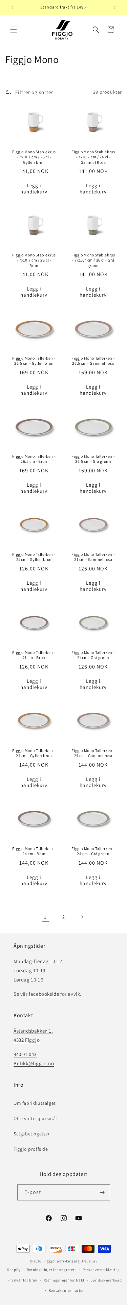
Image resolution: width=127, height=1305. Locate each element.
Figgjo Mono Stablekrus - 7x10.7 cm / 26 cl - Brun (34, 260)
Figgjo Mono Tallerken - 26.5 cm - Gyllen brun (34, 361)
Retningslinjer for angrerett (51, 1269)
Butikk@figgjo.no (34, 1063)
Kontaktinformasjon (67, 1290)
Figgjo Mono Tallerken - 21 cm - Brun (34, 655)
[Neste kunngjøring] (114, 7)
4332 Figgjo (27, 1040)
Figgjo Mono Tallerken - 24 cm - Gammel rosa (93, 753)
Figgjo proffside (31, 1149)
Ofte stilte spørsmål (35, 1118)
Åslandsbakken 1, (33, 1030)
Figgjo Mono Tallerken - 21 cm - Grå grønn (93, 655)
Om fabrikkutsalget (35, 1103)
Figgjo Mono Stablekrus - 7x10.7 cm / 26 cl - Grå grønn (93, 260)
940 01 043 (25, 1054)
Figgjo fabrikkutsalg (61, 1261)
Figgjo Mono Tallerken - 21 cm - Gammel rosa (93, 557)
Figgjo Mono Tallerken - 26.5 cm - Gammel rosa (93, 361)
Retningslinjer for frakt (64, 1280)
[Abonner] (102, 1192)
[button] (13, 29)
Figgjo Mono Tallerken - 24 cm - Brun (34, 851)
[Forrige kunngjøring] (12, 7)
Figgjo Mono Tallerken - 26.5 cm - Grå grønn (93, 459)
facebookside (44, 994)
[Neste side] (82, 916)
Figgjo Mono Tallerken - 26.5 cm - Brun (34, 459)
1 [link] (45, 917)
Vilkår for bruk (24, 1280)
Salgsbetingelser (32, 1134)
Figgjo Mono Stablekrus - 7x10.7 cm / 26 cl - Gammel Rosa (93, 156)
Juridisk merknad (106, 1280)
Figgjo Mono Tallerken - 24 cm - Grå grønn (93, 851)
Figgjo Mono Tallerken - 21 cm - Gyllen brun (34, 557)
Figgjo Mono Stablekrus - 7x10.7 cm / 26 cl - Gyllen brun (34, 156)
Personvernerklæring (101, 1269)
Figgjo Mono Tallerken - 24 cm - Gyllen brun (34, 753)
